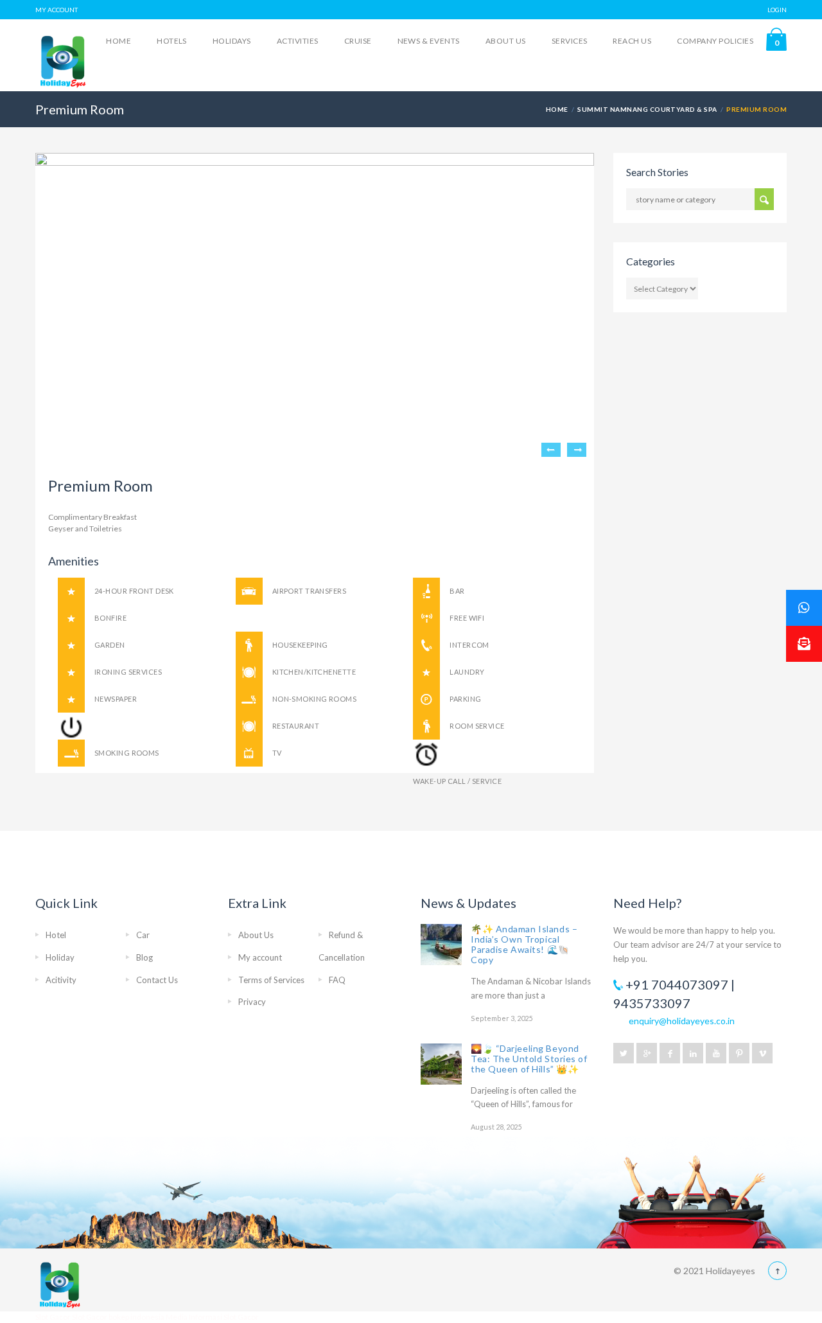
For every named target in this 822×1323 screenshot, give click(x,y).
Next (576, 450)
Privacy (252, 1002)
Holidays (232, 41)
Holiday (60, 957)
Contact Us (157, 980)
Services (570, 41)
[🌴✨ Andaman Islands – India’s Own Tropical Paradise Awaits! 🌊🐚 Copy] (441, 944)
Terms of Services (271, 980)
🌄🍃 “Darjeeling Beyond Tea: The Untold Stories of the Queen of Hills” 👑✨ (529, 1058)
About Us (505, 41)
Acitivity (61, 980)
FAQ (337, 980)
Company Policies (715, 41)
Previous (551, 450)
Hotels (172, 41)
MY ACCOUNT (56, 9)
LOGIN (777, 9)
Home (118, 41)
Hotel (56, 935)
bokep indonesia (137, 1317)
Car (143, 935)
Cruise (358, 41)
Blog (144, 957)
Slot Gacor (53, 1317)
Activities (298, 41)
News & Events (429, 41)
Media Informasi (194, 1317)
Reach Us (632, 41)
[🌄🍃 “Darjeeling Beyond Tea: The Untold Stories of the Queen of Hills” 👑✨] (441, 1064)
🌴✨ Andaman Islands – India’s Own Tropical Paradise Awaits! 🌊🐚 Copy (524, 944)
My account (260, 957)
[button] (804, 644)
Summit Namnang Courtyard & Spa (647, 109)
